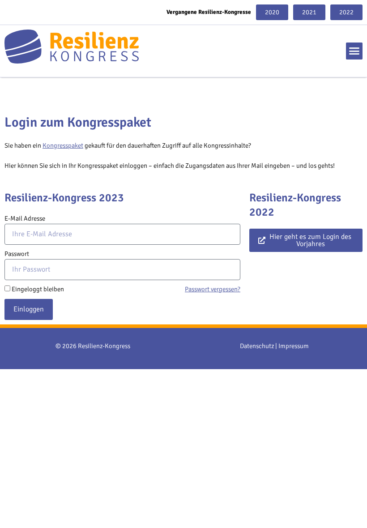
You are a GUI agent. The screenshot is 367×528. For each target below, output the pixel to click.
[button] (354, 51)
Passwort (16, 254)
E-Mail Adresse (24, 218)
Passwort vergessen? (212, 289)
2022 (346, 12)
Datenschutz (257, 346)
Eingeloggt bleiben (38, 289)
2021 (309, 12)
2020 (272, 12)
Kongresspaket (63, 145)
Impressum (293, 346)
